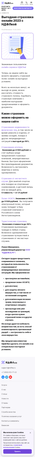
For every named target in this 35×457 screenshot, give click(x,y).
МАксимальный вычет (23, 8)
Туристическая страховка (13, 221)
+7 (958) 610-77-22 (9, 372)
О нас (3, 390)
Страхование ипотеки (11, 147)
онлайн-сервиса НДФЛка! (13, 67)
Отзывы (4, 403)
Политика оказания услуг (11, 416)
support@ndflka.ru (8, 368)
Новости (4, 399)
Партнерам (5, 407)
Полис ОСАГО (7, 198)
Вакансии (5, 425)
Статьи (4, 394)
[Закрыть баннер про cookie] (30, 432)
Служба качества (8, 412)
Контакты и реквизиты (10, 421)
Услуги (4, 385)
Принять (17, 451)
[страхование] (17, 58)
